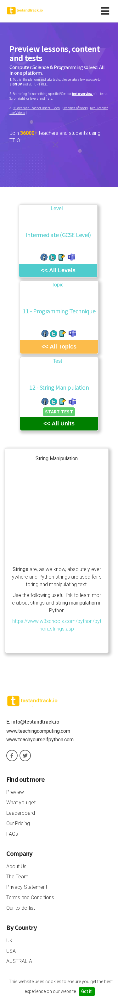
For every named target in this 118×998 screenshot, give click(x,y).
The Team (17, 877)
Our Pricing (18, 823)
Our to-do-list (20, 908)
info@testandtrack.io (35, 722)
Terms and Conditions (30, 897)
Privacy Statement (26, 887)
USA (11, 951)
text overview (82, 94)
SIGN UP (15, 84)
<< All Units (59, 423)
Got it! (87, 991)
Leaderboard (20, 813)
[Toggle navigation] (106, 11)
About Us (16, 866)
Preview (15, 792)
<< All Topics (59, 346)
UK (9, 941)
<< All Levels (58, 270)
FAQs (12, 834)
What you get (21, 803)
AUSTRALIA (19, 961)
